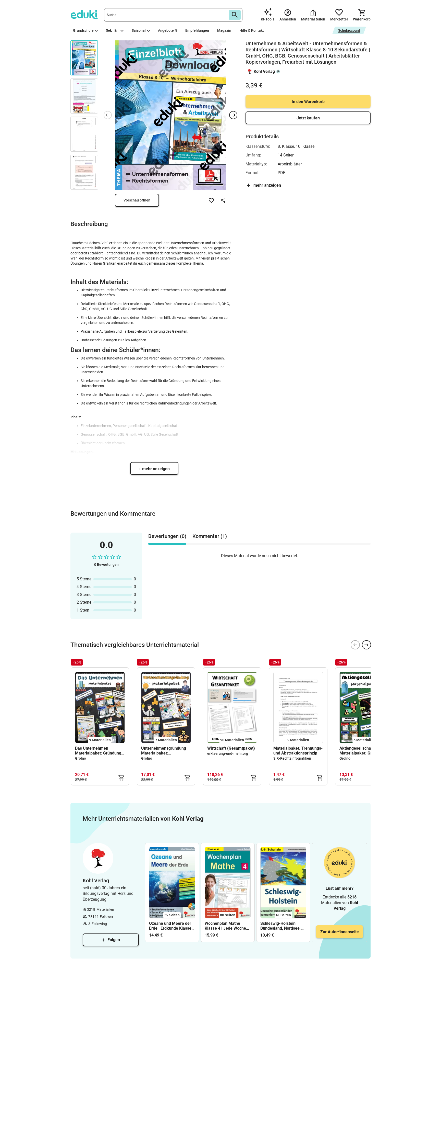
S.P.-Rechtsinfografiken (292, 758)
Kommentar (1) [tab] (209, 536)
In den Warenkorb (308, 101)
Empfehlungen (197, 30)
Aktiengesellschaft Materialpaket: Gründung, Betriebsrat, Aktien (363, 751)
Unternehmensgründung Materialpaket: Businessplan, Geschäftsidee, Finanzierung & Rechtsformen (163, 751)
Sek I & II (112, 30)
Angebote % (167, 30)
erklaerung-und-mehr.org (227, 753)
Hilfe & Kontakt (251, 30)
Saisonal (139, 30)
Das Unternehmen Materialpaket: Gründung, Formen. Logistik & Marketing (98, 751)
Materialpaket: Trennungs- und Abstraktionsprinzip (298, 751)
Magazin (224, 30)
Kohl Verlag (264, 71)
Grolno (80, 758)
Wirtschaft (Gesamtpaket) (231, 748)
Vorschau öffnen (137, 200)
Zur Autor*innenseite (339, 931)
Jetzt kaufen (308, 118)
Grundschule (83, 30)
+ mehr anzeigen (154, 468)
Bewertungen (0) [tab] (167, 536)
